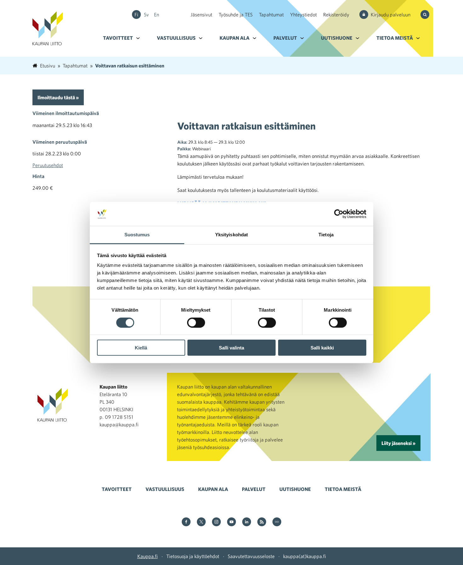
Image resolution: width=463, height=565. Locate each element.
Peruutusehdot (47, 165)
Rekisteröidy (336, 14)
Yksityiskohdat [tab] (231, 234)
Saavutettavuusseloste (251, 556)
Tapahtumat (271, 14)
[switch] (196, 322)
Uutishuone (336, 38)
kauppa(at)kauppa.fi (304, 556)
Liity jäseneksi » (398, 443)
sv (146, 14)
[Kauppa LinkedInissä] (246, 522)
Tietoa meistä (394, 38)
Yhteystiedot (303, 14)
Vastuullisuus (176, 38)
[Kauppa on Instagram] (216, 522)
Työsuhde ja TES (236, 14)
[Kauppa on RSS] (261, 522)
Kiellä (141, 347)
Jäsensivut (201, 14)
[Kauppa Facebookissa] (186, 522)
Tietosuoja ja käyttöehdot (192, 556)
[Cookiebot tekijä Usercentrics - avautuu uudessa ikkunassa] (338, 214)
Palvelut (285, 38)
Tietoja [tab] (326, 234)
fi (136, 14)
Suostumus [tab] (137, 234)
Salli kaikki (322, 347)
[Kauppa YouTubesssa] (231, 522)
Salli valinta (231, 347)
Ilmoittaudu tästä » (58, 97)
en (156, 14)
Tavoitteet (118, 38)
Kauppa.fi (147, 556)
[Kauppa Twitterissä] (201, 522)
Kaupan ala (234, 38)
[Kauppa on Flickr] (276, 522)
